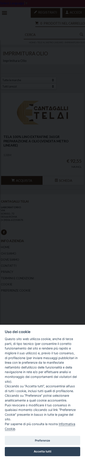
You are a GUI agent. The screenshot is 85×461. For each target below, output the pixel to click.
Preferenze (42, 440)
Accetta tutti (42, 451)
